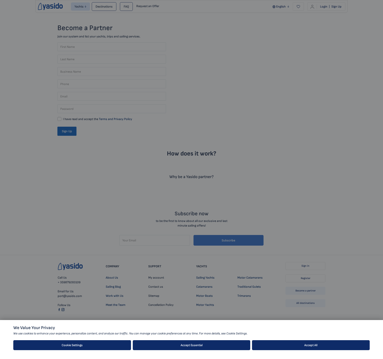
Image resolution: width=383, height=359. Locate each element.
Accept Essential (192, 345)
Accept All (310, 345)
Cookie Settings (72, 345)
